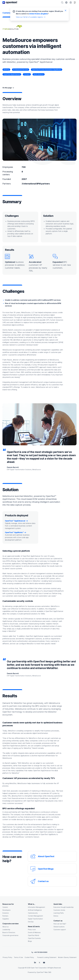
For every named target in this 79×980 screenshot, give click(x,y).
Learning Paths (58, 913)
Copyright (21, 968)
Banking (6, 69)
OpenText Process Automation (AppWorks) (46, 69)
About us (5, 927)
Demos (55, 916)
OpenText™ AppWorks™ (14, 532)
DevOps (31, 922)
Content (27, 74)
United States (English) (38, 14)
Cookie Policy (29, 957)
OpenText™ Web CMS (44, 972)
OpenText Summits (34, 938)
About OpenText (46, 856)
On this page (7, 88)
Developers (6, 910)
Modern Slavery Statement (67, 957)
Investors (5, 913)
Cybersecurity (33, 913)
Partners (5, 916)
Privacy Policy (7, 957)
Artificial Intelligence (35, 910)
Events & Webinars (34, 932)
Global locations (58, 927)
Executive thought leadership (63, 907)
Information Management (36, 907)
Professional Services (20, 69)
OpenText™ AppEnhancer (15, 521)
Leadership (6, 929)
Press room (32, 929)
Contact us (43, 881)
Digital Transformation (35, 919)
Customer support (59, 929)
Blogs (30, 941)
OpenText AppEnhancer (12, 74)
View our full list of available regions (29, 17)
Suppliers (5, 919)
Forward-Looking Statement (46, 957)
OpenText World (33, 935)
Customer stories (59, 910)
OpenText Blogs (45, 869)
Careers (5, 907)
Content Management (35, 916)
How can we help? (59, 924)
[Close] (65, 10)
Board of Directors (8, 932)
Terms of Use (18, 957)
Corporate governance (10, 935)
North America (38, 74)
